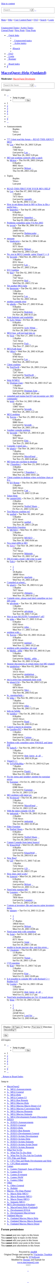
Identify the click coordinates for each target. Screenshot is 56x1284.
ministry (13, 910)
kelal (12, 401)
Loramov (14, 892)
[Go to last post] (29, 152)
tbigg (12, 1000)
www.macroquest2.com (28, 1262)
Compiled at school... (16, 582)
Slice (26, 690)
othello (13, 304)
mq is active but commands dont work (24, 679)
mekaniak (14, 813)
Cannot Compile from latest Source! (23, 842)
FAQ (36, 20)
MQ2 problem (13, 414)
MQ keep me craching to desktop (22, 461)
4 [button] (7, 111)
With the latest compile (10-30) (21, 811)
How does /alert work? (17, 874)
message (11, 238)
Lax (11, 144)
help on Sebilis (13, 711)
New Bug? (12, 858)
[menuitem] (22, 40)
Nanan (27, 958)
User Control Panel (23, 20)
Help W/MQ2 (13, 380)
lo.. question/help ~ (15, 695)
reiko (12, 619)
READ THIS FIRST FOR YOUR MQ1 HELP (28, 188)
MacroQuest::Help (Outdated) (23, 73)
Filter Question (13, 826)
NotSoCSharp (30, 506)
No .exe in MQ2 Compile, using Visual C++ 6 (28, 254)
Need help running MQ (17, 889)
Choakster (14, 950)
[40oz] (13, 351)
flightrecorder (30, 233)
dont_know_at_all (32, 755)
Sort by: (27, 1027)
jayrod (13, 225)
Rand (26, 721)
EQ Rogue (15, 482)
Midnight (28, 553)
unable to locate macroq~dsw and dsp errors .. (28, 947)
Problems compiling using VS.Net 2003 (25, 223)
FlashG (27, 771)
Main (3, 20)
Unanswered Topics (10, 28)
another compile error (16, 301)
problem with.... (14, 632)
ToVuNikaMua (17, 763)
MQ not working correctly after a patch (24, 157)
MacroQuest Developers (24, 79)
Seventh (13, 257)
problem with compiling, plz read (22, 648)
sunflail (13, 514)
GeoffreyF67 (16, 729)
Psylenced (14, 797)
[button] (8, 95)
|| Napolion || (15, 464)
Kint (12, 965)
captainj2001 (15, 498)
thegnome (14, 288)
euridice (13, 713)
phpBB (33, 1252)
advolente (14, 603)
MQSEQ (14, 530)
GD (11, 860)
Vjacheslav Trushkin (42, 1254)
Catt (26, 490)
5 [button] (7, 113)
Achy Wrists (15, 320)
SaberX (13, 748)
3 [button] (7, 108)
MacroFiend (29, 456)
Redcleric (28, 312)
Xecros (13, 417)
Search (43, 20)
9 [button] (7, 119)
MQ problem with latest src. (19, 795)
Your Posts (31, 30)
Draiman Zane (16, 383)
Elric (26, 440)
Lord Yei (28, 1015)
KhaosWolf (15, 845)
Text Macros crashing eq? (18, 511)
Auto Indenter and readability (20, 317)
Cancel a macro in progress (19, 727)
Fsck (12, 335)
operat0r (28, 199)
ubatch (13, 448)
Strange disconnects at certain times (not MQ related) (31, 664)
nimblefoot (15, 666)
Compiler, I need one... (17, 446)
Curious (27, 737)
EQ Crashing (13, 270)
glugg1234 (15, 682)
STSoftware (34, 1257)
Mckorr (13, 160)
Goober (13, 984)
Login (51, 20)
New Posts (20, 30)
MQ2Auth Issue (14, 349)
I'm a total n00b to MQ (17, 543)
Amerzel (13, 876)
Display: (7, 1027)
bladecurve (15, 241)
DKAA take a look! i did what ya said (24, 559)
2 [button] (7, 106)
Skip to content (8, 3)
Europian (14, 782)
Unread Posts (7, 30)
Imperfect (14, 209)
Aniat (12, 934)
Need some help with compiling (21, 931)
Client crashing (14, 364)
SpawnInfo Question (16, 527)
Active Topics (27, 28)
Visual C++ (12, 761)
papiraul (28, 643)
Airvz (12, 545)
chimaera (28, 593)
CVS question (13, 963)
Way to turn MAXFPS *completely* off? (25, 616)
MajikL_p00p (16, 650)
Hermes (26, 1259)
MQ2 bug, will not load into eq (21, 333)
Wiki (10, 20)
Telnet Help (12, 496)
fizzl (12, 272)
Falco (12, 561)
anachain (28, 577)
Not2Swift (14, 367)
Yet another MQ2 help (17, 286)
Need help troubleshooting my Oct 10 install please (30, 997)
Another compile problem (18, 430)
